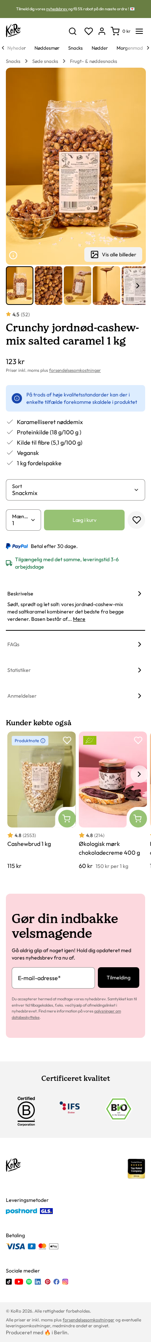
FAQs (13, 644)
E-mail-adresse (39, 978)
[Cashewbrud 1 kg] (41, 800)
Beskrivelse (20, 593)
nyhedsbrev (57, 8)
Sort (17, 486)
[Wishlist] (89, 31)
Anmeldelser (22, 696)
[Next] (148, 48)
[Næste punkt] (137, 286)
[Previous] (3, 48)
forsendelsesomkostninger (75, 370)
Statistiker (19, 670)
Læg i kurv (84, 520)
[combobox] (72, 492)
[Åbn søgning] (72, 31)
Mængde (21, 516)
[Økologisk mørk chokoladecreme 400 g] (113, 800)
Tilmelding (118, 977)
